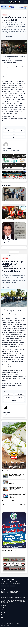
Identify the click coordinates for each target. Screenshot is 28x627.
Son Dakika (9, 255)
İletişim (2, 625)
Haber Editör (6, 412)
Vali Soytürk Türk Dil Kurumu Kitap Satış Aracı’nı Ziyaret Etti (13, 595)
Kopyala (14, 137)
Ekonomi (2, 614)
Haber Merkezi (7, 148)
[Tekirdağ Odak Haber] (14, 2)
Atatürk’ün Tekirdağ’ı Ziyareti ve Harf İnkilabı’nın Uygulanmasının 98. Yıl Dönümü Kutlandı (10, 592)
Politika (2, 609)
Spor (2, 617)
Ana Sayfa (4, 11)
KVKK (5, 625)
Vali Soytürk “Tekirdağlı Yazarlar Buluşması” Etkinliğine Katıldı (13, 597)
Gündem (9, 11)
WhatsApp (8, 133)
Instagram (12, 586)
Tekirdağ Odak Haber (7, 579)
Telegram (19, 133)
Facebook (19, 130)
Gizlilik (8, 625)
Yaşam (2, 619)
